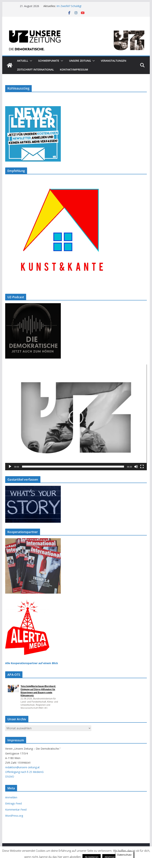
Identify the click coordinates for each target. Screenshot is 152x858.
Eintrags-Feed (13, 803)
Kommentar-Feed (16, 809)
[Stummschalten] (136, 466)
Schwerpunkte (48, 60)
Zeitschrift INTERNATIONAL (35, 69)
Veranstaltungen (113, 60)
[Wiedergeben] (10, 466)
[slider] (73, 466)
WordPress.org (14, 815)
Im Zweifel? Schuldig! (69, 6)
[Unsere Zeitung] (76, 28)
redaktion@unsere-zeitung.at (22, 767)
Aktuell (22, 60)
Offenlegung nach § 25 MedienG (24, 772)
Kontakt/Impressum (74, 69)
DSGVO (9, 776)
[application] (76, 417)
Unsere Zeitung (80, 60)
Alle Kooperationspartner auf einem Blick (31, 663)
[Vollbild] (142, 466)
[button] (30, 60)
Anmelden (11, 797)
